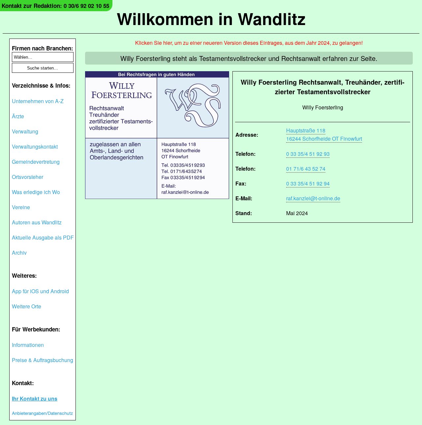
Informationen (28, 345)
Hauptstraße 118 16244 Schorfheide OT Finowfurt (324, 134)
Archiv (19, 252)
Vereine (21, 207)
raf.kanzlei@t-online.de (313, 198)
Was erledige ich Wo (36, 192)
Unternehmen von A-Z (38, 101)
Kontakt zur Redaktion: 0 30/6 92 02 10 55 (55, 6)
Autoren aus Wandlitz (37, 222)
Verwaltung (25, 131)
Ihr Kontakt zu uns (34, 398)
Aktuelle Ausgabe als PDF (43, 237)
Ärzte (18, 116)
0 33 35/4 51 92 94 (308, 183)
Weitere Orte (26, 306)
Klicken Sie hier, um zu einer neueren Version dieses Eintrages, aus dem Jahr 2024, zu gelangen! (249, 42)
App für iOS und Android (40, 291)
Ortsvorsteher (27, 177)
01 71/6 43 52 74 (305, 168)
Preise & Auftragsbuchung (42, 360)
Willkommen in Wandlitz (211, 18)
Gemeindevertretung (36, 161)
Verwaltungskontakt (35, 146)
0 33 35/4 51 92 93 (308, 153)
